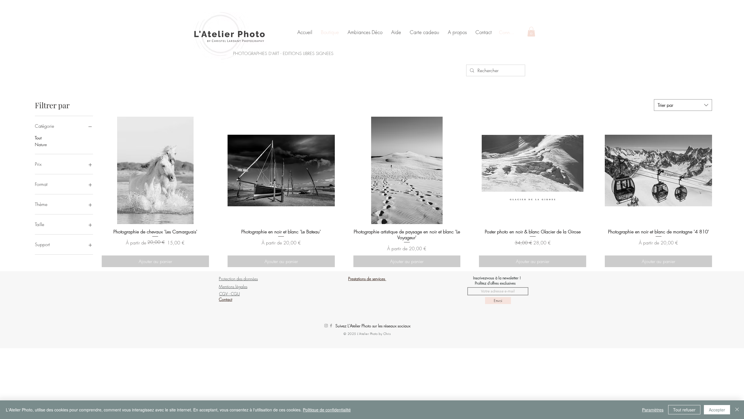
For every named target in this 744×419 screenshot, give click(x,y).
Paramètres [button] (652, 410)
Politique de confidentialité (327, 410)
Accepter (717, 410)
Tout (38, 138)
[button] (531, 31)
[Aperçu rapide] (155, 170)
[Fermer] (737, 409)
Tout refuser (684, 410)
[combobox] (683, 105)
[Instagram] (326, 325)
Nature (41, 144)
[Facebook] (331, 325)
